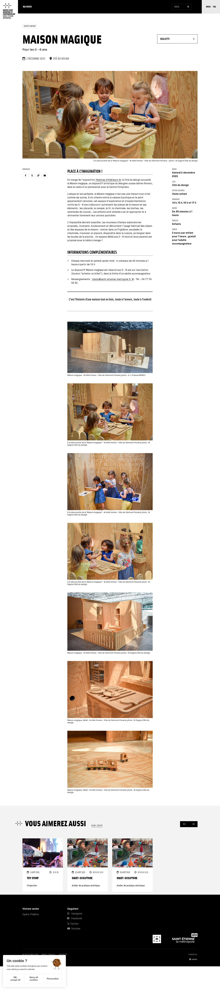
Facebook (76, 918)
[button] (211, 6)
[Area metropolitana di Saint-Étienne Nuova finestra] (185, 942)
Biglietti (173, 38)
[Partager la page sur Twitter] (32, 175)
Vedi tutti (97, 825)
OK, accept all (15, 978)
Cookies (193, 954)
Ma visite (27, 6)
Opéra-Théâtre (30, 914)
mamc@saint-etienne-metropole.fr (111, 279)
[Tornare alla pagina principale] (9, 11)
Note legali (48, 954)
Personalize (53, 978)
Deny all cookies (34, 978)
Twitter (74, 923)
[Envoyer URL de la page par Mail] (45, 175)
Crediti (63, 954)
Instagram (76, 913)
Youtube (75, 928)
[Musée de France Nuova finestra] (157, 942)
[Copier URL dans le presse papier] (38, 175)
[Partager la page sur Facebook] (25, 175)
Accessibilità (30, 954)
